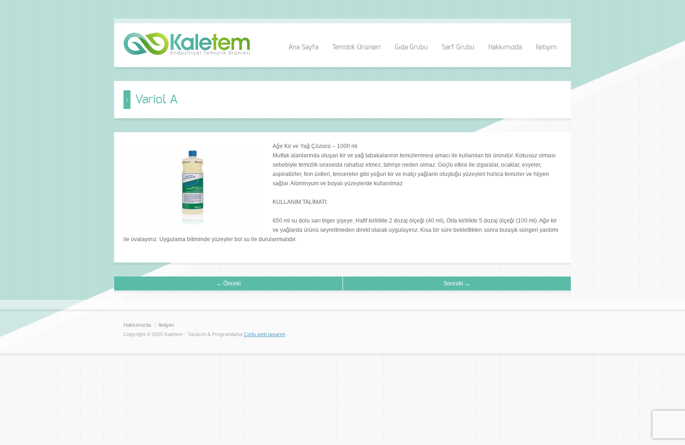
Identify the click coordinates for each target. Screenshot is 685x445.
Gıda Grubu (411, 47)
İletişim (546, 47)
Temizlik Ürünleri (356, 47)
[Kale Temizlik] (186, 53)
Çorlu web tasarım (264, 334)
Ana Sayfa (303, 47)
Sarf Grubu (458, 47)
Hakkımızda (505, 47)
